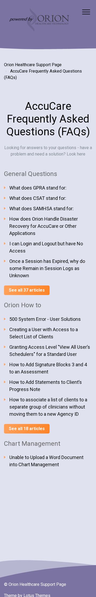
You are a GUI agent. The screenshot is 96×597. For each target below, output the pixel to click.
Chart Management (32, 443)
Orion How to (22, 305)
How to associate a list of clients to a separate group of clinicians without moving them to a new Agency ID (48, 407)
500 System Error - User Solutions (45, 319)
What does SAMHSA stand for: (41, 208)
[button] (86, 12)
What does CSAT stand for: (37, 198)
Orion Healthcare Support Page (33, 64)
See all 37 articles (27, 290)
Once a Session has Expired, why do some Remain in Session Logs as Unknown (47, 268)
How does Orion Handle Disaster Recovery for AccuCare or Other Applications (43, 226)
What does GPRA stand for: (37, 188)
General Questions (30, 174)
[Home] (38, 20)
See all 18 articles (27, 428)
